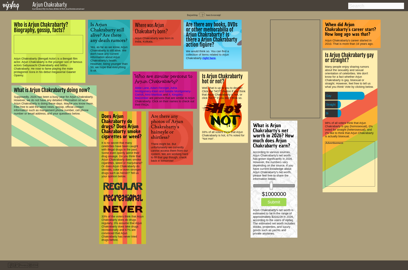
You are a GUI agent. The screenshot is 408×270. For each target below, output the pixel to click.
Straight (330, 104)
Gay (328, 95)
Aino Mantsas (153, 94)
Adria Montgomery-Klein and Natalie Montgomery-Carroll (163, 91)
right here (209, 58)
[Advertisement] (295, 68)
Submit (274, 202)
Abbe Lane (142, 88)
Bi (327, 113)
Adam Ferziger (159, 88)
